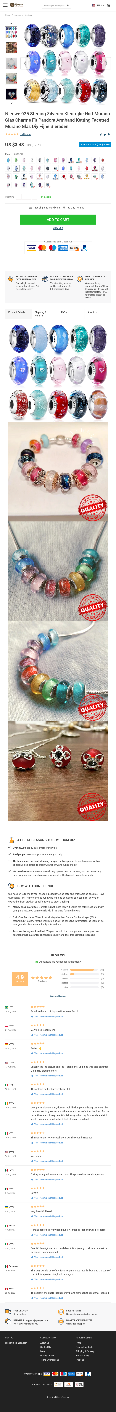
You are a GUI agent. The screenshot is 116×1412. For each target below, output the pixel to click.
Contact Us (45, 1347)
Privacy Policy (47, 1355)
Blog (42, 1351)
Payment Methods (84, 1347)
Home (7, 15)
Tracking (80, 1359)
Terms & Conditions (49, 1359)
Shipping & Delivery (85, 1351)
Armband (28, 15)
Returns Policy (82, 1355)
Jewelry (17, 15)
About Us (44, 1342)
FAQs (78, 1342)
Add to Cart (58, 219)
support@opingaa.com (16, 1342)
